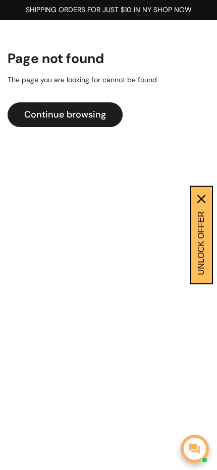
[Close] (201, 199)
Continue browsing (65, 114)
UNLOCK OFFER (201, 243)
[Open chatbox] (195, 449)
